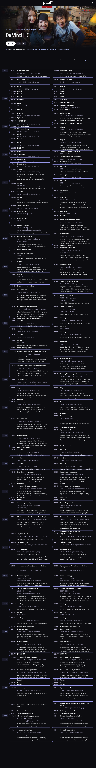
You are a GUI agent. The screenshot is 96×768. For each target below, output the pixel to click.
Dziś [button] (59, 60)
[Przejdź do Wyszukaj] (92, 3)
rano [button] (70, 60)
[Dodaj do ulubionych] (18, 44)
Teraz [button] (65, 60)
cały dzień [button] (86, 60)
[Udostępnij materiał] (24, 44)
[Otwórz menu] (3, 3)
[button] (92, 66)
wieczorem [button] (77, 60)
